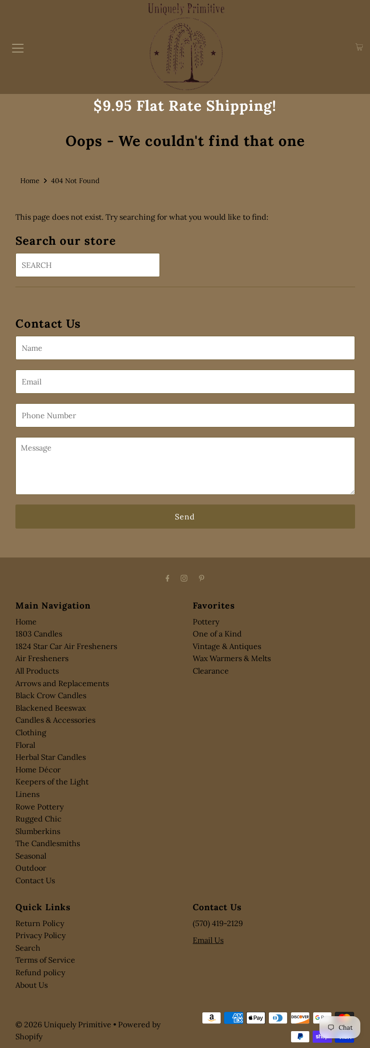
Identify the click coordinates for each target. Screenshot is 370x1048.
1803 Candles (38, 633)
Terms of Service (45, 960)
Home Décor (38, 769)
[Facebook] (168, 578)
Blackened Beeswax (50, 708)
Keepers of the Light (52, 781)
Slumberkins (37, 831)
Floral (25, 745)
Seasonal (30, 856)
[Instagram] (184, 578)
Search (27, 948)
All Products (37, 671)
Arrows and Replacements (62, 683)
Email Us (208, 940)
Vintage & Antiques (227, 646)
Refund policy (40, 972)
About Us (31, 985)
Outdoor (30, 868)
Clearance (211, 671)
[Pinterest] (201, 578)
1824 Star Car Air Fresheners (66, 646)
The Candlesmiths (47, 843)
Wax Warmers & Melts (232, 658)
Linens (27, 794)
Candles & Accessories (55, 720)
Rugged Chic (38, 818)
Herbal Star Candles (50, 757)
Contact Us (35, 880)
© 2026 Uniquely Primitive (63, 1024)
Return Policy (39, 923)
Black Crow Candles (50, 695)
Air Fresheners (41, 658)
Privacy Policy (40, 935)
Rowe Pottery (39, 806)
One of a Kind (217, 633)
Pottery (206, 621)
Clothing (30, 732)
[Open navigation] (18, 47)
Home (30, 180)
